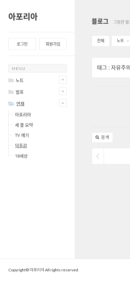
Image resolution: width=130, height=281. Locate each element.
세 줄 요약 (24, 125)
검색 (104, 137)
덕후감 (21, 145)
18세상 (21, 156)
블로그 (100, 21)
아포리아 (23, 16)
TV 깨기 (22, 135)
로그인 (22, 44)
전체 (100, 41)
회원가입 (53, 44)
